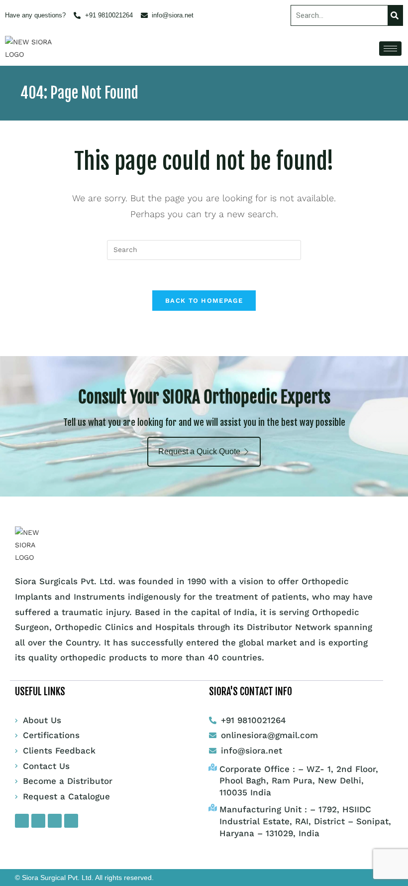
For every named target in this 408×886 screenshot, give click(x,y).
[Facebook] (22, 821)
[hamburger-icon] (390, 48)
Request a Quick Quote (199, 451)
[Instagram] (38, 821)
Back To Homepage (204, 300)
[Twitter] (55, 821)
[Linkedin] (71, 821)
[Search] (395, 15)
